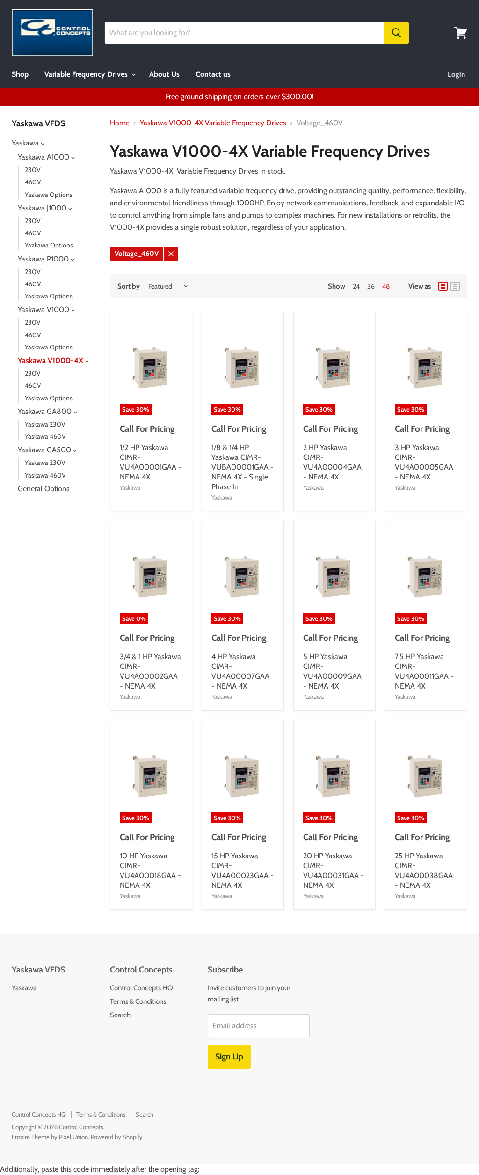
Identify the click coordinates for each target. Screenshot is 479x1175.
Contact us (213, 74)
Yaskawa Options (49, 194)
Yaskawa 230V (45, 424)
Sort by (128, 286)
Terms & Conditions (138, 1001)
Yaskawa (26, 142)
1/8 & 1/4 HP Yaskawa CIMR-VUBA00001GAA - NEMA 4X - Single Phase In (242, 467)
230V (33, 170)
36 (371, 286)
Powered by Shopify (117, 1136)
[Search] (396, 33)
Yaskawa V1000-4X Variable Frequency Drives (213, 123)
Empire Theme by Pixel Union (50, 1136)
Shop (20, 74)
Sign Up (229, 1057)
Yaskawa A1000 (44, 156)
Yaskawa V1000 (44, 309)
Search (120, 1015)
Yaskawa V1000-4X (51, 360)
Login (456, 74)
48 (386, 286)
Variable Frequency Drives (87, 74)
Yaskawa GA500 (45, 449)
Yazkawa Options (49, 245)
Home (120, 123)
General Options (44, 488)
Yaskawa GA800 (45, 411)
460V (33, 182)
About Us (164, 74)
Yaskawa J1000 (43, 207)
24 (356, 286)
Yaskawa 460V (45, 436)
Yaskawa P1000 (44, 258)
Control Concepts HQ (141, 988)
